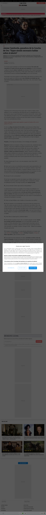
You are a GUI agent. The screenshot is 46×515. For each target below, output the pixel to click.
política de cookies (30, 252)
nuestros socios (17, 248)
